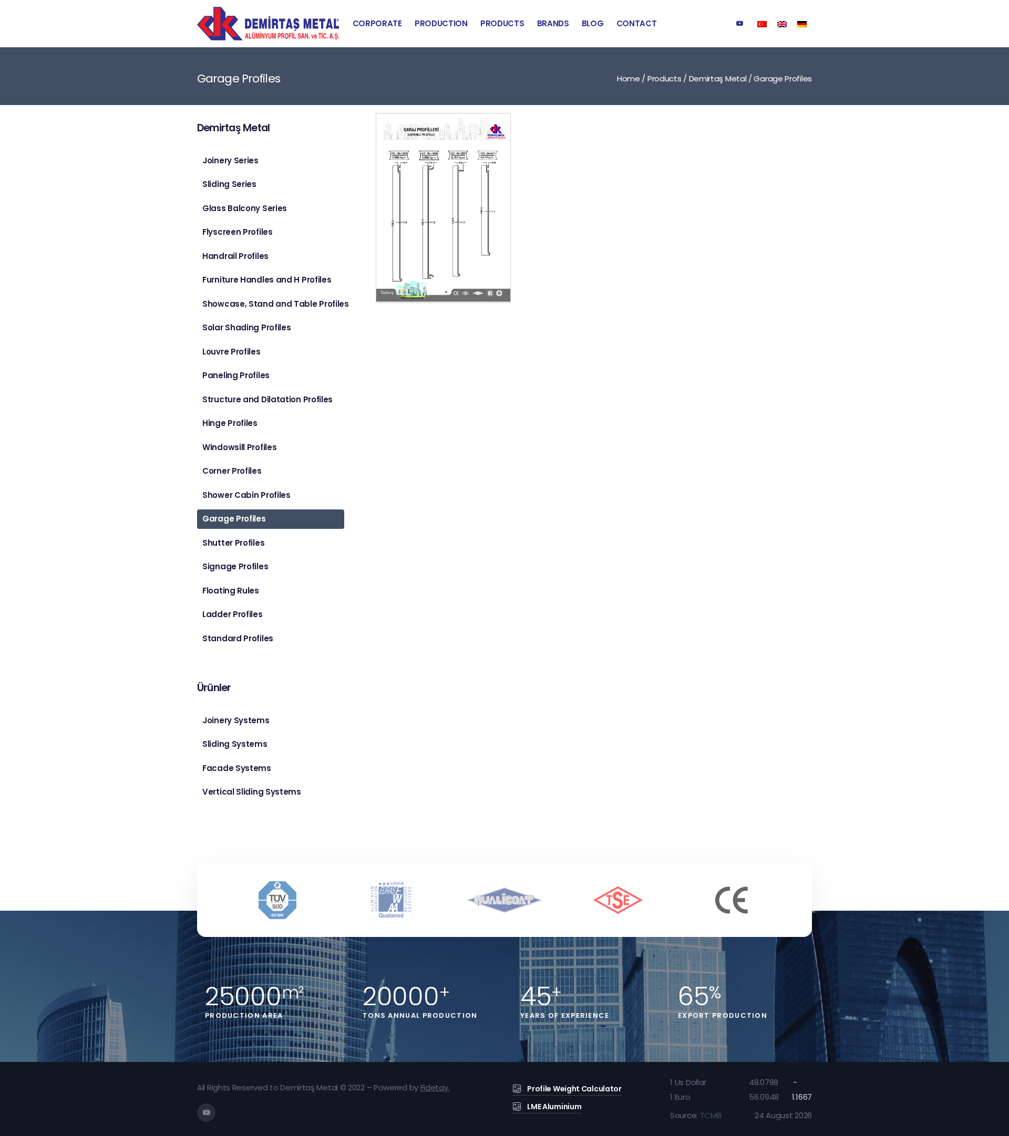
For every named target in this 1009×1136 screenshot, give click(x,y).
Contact (636, 23)
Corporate (377, 23)
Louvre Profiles (231, 351)
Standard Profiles (237, 638)
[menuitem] (762, 23)
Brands (553, 23)
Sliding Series (229, 184)
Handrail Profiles (235, 256)
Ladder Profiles (232, 614)
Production (441, 23)
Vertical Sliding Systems (251, 791)
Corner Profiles (232, 470)
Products (502, 23)
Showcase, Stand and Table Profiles (273, 303)
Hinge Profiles (230, 423)
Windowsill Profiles (239, 447)
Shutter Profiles (233, 542)
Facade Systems (236, 768)
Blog (593, 23)
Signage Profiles (235, 566)
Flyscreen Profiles (237, 231)
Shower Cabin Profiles (246, 495)
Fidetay (434, 1087)
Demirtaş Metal (718, 78)
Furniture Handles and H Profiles (266, 279)
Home (628, 78)
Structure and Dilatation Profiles (267, 399)
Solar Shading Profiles (246, 327)
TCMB (711, 1115)
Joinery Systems (236, 720)
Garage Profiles (234, 518)
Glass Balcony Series (244, 208)
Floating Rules (230, 590)
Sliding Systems (234, 743)
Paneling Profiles (236, 375)
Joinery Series (230, 160)
